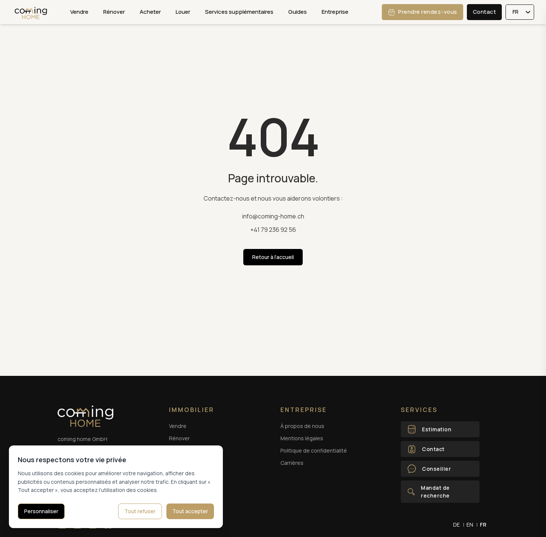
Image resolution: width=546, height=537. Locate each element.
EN (470, 524)
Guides (297, 12)
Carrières (291, 462)
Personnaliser (41, 511)
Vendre (79, 12)
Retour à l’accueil (273, 256)
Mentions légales (301, 438)
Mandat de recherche (435, 491)
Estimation (436, 429)
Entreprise (335, 12)
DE (456, 524)
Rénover (114, 12)
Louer (183, 12)
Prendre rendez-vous (427, 12)
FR (483, 524)
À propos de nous (302, 425)
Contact (484, 12)
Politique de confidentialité (313, 450)
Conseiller (436, 468)
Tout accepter (190, 511)
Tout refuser (140, 511)
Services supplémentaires (239, 12)
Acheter (150, 12)
